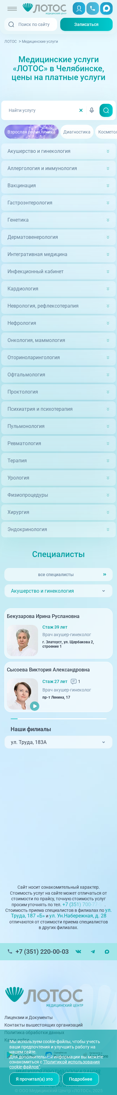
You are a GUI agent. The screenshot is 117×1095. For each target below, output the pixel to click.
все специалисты (56, 574)
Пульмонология (26, 426)
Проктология (22, 392)
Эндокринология (27, 529)
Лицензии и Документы (28, 1017)
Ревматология (24, 443)
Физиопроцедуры (27, 495)
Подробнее (80, 1079)
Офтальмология (26, 375)
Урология (18, 478)
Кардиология (22, 289)
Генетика (18, 220)
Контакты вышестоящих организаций (43, 1024)
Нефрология (21, 323)
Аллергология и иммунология (42, 168)
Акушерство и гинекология (39, 151)
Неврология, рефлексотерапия (43, 306)
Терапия (17, 461)
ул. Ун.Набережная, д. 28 (77, 916)
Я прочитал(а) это (34, 1079)
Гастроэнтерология (29, 203)
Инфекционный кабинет (35, 271)
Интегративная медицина (37, 254)
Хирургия (18, 512)
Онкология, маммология (36, 340)
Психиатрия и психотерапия (40, 409)
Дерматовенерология (32, 237)
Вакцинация (21, 185)
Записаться (86, 24)
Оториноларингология (33, 357)
